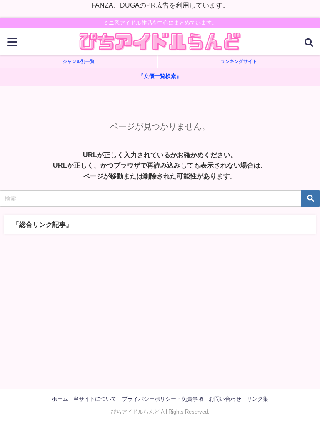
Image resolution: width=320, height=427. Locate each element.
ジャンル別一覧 (78, 61)
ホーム (60, 399)
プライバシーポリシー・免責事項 (162, 399)
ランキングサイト (238, 61)
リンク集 (257, 399)
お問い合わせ (225, 399)
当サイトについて (95, 399)
